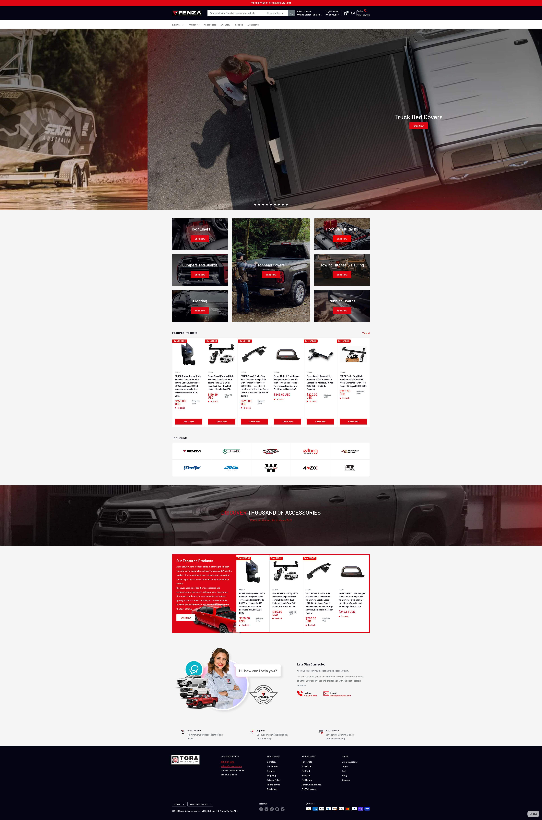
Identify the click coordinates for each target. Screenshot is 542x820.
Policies (239, 24)
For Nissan (307, 766)
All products (210, 24)
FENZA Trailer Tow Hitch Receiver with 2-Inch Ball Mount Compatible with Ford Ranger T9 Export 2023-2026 (353, 381)
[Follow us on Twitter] (266, 809)
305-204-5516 (227, 762)
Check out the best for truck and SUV (271, 520)
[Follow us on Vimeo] (283, 809)
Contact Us (253, 24)
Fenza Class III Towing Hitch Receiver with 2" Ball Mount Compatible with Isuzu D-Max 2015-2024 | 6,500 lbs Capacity (320, 382)
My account (332, 14)
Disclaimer (272, 789)
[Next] (369, 382)
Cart (344, 771)
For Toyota (307, 761)
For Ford (306, 771)
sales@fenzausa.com (231, 766)
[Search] (291, 13)
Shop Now (271, 125)
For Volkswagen (309, 789)
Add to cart (188, 421)
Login (345, 766)
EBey (344, 775)
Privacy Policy (274, 780)
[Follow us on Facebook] (261, 809)
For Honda (307, 780)
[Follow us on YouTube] (277, 809)
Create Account (350, 761)
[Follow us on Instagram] (272, 809)
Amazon (346, 780)
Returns (271, 771)
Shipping (271, 775)
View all (366, 333)
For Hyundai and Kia (311, 784)
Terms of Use (273, 784)
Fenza (276, 372)
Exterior (176, 24)
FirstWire (234, 811)
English (177, 804)
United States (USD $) (198, 804)
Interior (192, 24)
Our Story (225, 24)
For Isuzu (306, 775)
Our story (271, 761)
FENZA (178, 372)
